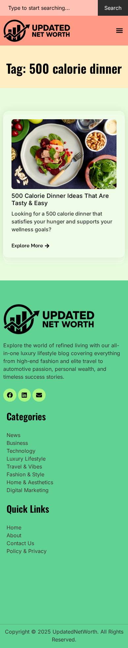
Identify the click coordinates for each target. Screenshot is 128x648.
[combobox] (49, 8)
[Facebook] (9, 395)
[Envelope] (39, 395)
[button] (119, 30)
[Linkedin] (24, 395)
